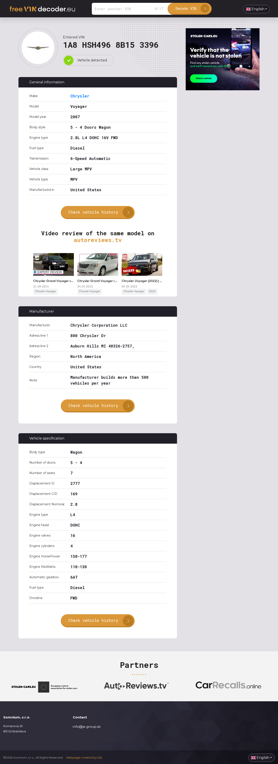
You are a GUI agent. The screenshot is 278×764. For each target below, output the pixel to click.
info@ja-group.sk (87, 726)
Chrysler (79, 96)
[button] (256, 9)
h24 (99, 757)
